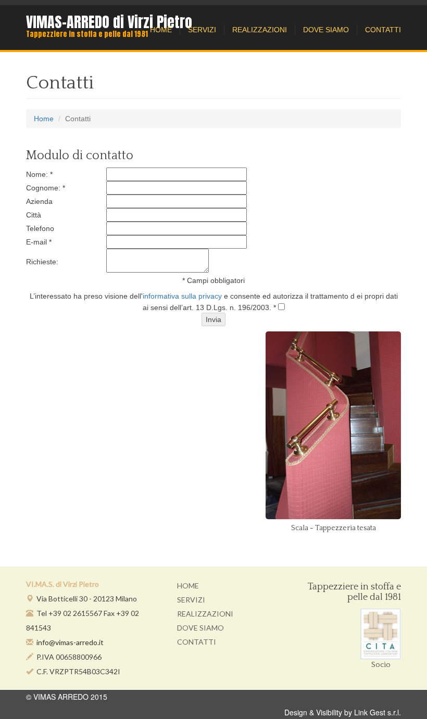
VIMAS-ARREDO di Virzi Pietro (109, 22)
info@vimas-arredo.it (70, 642)
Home (161, 29)
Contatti (383, 29)
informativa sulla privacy (182, 296)
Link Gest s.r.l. (377, 712)
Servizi (202, 29)
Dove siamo (326, 29)
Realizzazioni (259, 29)
